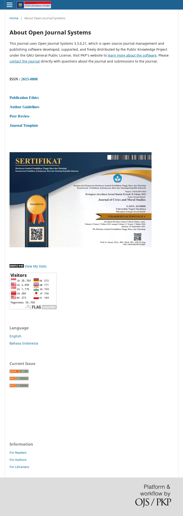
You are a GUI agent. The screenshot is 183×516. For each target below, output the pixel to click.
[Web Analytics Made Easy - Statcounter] (17, 266)
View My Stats (36, 266)
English (15, 336)
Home (14, 18)
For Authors (18, 460)
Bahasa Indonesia (24, 343)
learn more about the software (132, 55)
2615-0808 (29, 79)
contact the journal (25, 61)
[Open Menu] (9, 5)
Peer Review (20, 116)
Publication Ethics (24, 98)
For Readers (18, 452)
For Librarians (19, 467)
